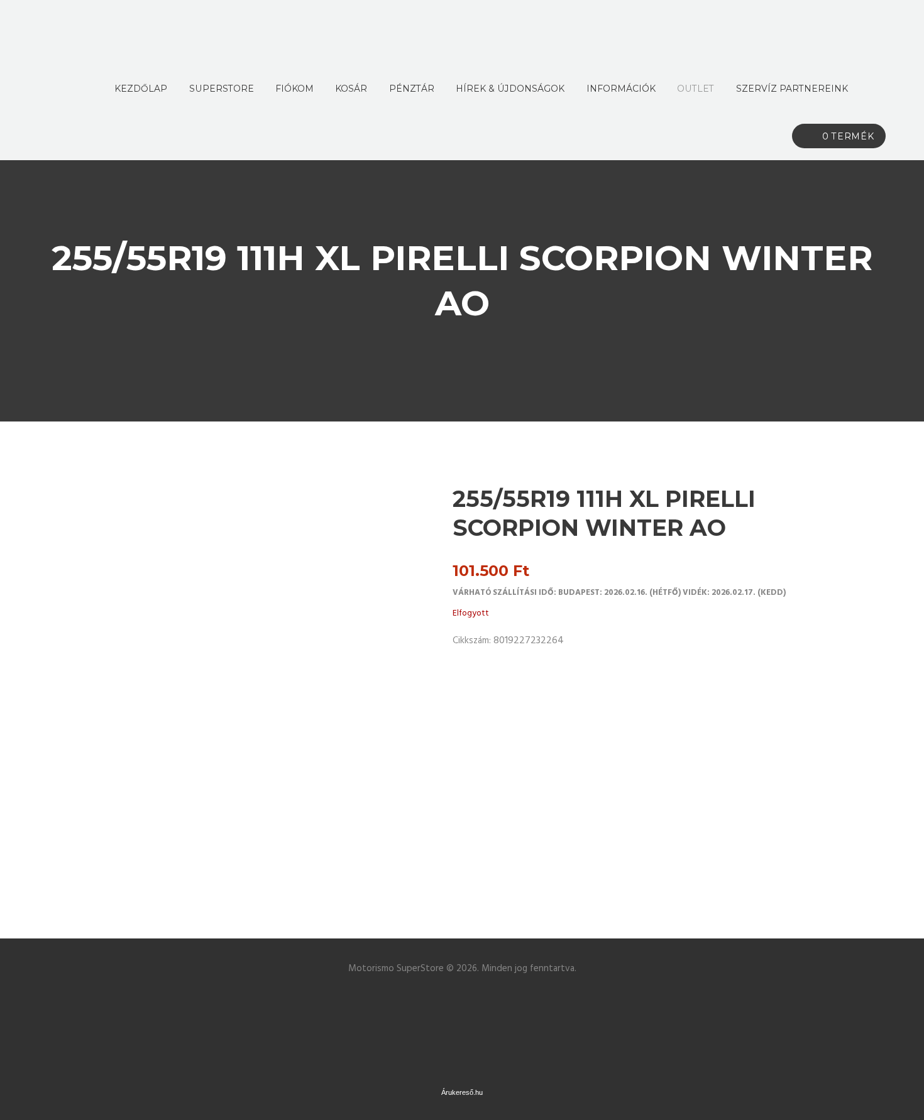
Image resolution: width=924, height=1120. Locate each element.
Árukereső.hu (462, 1092)
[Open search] (872, 88)
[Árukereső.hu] (462, 998)
